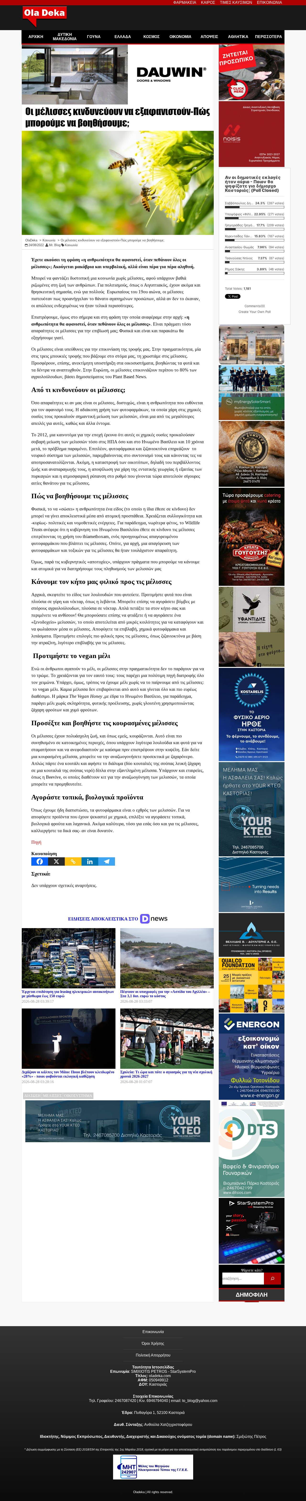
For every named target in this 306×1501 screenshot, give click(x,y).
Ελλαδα (123, 37)
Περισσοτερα (268, 37)
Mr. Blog (54, 245)
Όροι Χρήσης (153, 1343)
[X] (56, 861)
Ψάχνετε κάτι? (251, 1270)
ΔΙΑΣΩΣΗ (32, 1096)
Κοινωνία (71, 245)
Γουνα (94, 37)
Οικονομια (180, 37)
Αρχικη (35, 37)
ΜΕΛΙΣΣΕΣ (52, 1096)
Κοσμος (151, 37)
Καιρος (208, 2)
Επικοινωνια (269, 2)
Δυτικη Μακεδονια (65, 37)
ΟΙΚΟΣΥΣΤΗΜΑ (78, 1096)
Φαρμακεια (184, 2)
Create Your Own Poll (255, 312)
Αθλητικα (238, 37)
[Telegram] (106, 861)
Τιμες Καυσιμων (236, 2)
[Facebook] (39, 861)
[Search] (272, 1278)
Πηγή (36, 842)
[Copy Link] (73, 861)
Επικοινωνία (153, 1332)
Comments (255, 306)
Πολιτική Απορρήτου (153, 1355)
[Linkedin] (90, 861)
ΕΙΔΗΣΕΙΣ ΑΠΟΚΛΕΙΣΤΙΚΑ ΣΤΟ (103, 918)
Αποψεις (209, 37)
